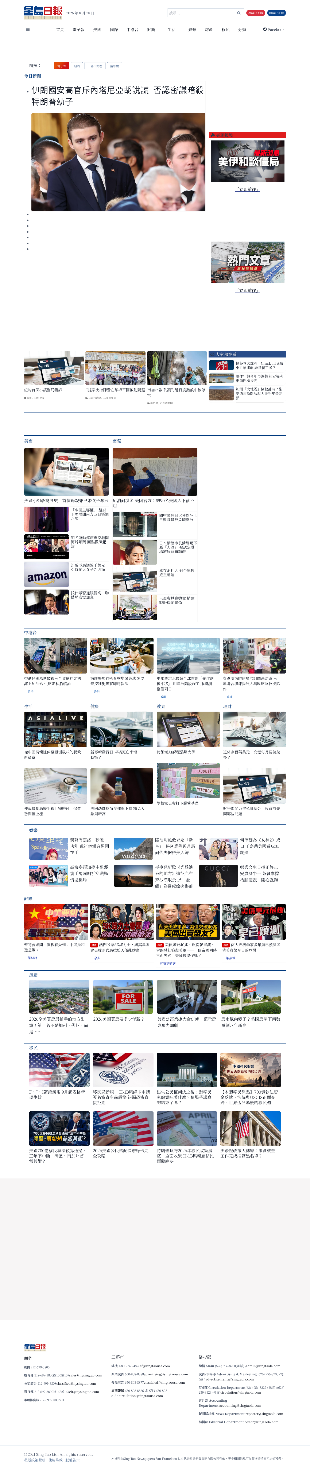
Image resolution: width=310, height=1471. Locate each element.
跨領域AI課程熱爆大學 (176, 752)
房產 (209, 29)
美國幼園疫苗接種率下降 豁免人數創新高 (117, 811)
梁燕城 (230, 958)
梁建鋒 (32, 957)
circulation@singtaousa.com (141, 1395)
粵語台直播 (255, 13)
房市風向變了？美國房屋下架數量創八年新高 (250, 1022)
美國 (97, 29)
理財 (227, 706)
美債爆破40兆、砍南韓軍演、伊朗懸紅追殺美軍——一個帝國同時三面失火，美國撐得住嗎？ (186, 950)
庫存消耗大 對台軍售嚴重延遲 (176, 572)
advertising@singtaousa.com (166, 1374)
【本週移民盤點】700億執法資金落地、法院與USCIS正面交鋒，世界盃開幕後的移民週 (249, 1097)
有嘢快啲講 (168, 963)
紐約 (29, 397)
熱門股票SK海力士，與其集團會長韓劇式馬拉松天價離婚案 (120, 947)
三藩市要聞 (109, 397)
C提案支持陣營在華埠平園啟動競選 (115, 389)
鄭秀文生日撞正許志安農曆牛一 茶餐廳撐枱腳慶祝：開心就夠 (259, 873)
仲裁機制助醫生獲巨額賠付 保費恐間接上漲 (52, 811)
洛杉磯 (154, 403)
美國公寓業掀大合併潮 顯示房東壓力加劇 (186, 1022)
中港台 (133, 29)
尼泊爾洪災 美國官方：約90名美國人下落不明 (153, 503)
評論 (28, 898)
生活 (28, 706)
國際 (114, 29)
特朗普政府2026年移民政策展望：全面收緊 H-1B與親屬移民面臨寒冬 (185, 1156)
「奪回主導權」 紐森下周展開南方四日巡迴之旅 (90, 514)
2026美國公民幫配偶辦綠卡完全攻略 (120, 1153)
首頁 (60, 29)
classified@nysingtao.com (76, 1383)
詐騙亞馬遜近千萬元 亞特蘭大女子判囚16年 (90, 567)
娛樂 (192, 29)
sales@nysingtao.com (85, 1375)
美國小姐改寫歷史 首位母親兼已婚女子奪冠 (66, 500)
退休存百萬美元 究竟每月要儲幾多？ (251, 754)
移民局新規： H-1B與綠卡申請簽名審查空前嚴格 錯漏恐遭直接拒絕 (121, 1097)
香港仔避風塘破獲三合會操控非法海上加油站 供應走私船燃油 (52, 681)
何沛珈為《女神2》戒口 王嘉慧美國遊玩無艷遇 (260, 846)
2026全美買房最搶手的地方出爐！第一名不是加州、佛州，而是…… (58, 1025)
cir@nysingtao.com (84, 1391)
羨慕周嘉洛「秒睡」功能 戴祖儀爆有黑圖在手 (89, 846)
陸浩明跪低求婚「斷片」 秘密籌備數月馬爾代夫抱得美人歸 (175, 846)
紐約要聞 (39, 397)
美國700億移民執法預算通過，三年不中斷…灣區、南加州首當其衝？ (58, 1156)
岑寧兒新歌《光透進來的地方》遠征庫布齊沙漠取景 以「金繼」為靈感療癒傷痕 (174, 876)
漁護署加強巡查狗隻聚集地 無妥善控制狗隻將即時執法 (117, 681)
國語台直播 (276, 13)
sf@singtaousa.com (155, 1366)
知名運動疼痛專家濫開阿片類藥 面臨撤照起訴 (90, 541)
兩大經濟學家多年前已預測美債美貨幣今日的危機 (251, 947)
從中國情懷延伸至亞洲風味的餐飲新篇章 (52, 754)
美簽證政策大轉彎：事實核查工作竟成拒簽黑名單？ (247, 1153)
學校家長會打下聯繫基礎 (177, 803)
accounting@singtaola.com (240, 1405)
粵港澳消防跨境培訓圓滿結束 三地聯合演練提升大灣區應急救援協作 (251, 684)
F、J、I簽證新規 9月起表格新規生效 (57, 1094)
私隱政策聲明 (35, 1460)
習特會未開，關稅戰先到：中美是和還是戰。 (54, 947)
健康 (94, 706)
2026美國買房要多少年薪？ (119, 1019)
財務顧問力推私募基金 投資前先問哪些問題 (251, 811)
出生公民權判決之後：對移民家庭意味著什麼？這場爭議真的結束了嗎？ (184, 1097)
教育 (161, 706)
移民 (226, 29)
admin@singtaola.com (263, 1366)
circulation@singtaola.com (240, 1392)
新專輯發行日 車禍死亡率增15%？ (113, 754)
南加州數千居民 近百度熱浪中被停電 (176, 392)
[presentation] (118, 162)
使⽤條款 (55, 1460)
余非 (97, 958)
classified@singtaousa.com (164, 1382)
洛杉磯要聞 (166, 403)
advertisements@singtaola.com (230, 1379)
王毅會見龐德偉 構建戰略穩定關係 (176, 600)
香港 (31, 691)
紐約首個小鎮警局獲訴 (43, 389)
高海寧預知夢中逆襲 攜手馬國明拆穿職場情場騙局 (89, 873)
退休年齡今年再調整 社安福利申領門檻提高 (259, 378)
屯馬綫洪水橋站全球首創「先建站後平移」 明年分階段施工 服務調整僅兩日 (185, 684)
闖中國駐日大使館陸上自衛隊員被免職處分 (178, 517)
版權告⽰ (72, 1460)
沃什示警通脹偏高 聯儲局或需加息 (90, 595)
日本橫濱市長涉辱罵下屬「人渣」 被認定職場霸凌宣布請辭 (178, 547)
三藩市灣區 (95, 397)
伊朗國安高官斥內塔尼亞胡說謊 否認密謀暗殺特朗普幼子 (117, 96)
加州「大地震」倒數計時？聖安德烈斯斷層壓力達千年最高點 (259, 393)
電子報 (79, 29)
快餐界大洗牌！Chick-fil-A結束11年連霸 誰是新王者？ (259, 365)
